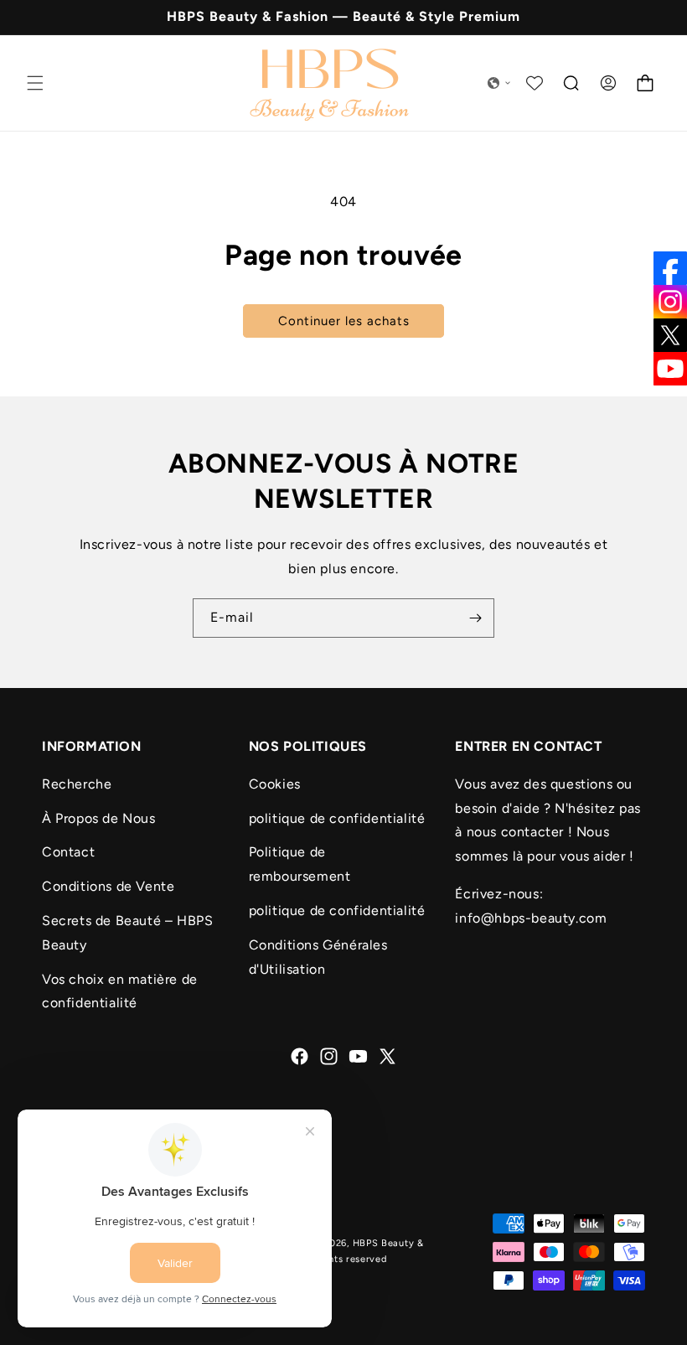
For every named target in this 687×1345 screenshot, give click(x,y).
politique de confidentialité (337, 818)
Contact (68, 852)
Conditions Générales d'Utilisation (318, 957)
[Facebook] (670, 268)
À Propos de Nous (99, 818)
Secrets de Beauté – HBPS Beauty (127, 933)
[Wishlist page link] (534, 83)
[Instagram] (670, 301)
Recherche (76, 784)
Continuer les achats (344, 320)
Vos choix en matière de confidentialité (120, 991)
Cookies (275, 784)
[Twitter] (670, 335)
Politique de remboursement (300, 864)
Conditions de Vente (108, 886)
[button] (35, 83)
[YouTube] (670, 368)
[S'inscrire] (475, 618)
